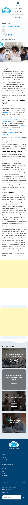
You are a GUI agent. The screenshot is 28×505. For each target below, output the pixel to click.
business (14, 106)
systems (19, 137)
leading (15, 119)
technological (11, 132)
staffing (10, 119)
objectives (7, 112)
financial (23, 130)
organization (12, 121)
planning (18, 117)
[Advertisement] (14, 274)
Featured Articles (7, 23)
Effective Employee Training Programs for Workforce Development (14, 399)
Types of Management (11, 26)
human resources (15, 130)
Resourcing (23, 125)
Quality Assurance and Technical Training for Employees (14, 421)
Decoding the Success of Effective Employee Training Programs (14, 377)
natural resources (6, 134)
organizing (4, 119)
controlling (4, 121)
